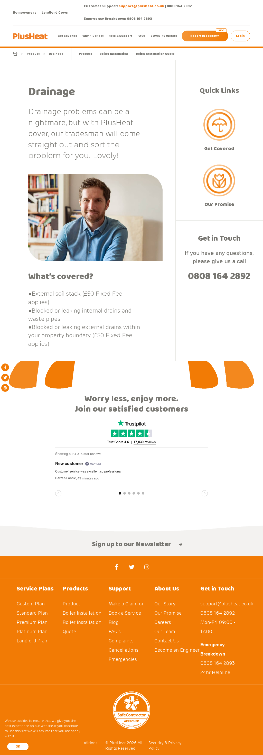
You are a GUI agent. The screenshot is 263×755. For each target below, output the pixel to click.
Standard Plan (32, 613)
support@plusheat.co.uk (141, 6)
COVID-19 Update (164, 35)
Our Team (164, 631)
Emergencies (123, 659)
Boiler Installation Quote (155, 53)
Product (85, 53)
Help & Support (120, 35)
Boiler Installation (114, 53)
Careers (162, 622)
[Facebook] (5, 367)
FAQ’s (115, 631)
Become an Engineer (177, 650)
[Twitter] (5, 377)
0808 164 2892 (179, 6)
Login (240, 35)
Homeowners (24, 12)
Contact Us (166, 641)
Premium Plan (32, 622)
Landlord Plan (32, 641)
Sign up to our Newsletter (131, 544)
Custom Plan (31, 604)
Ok (18, 746)
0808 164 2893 (139, 19)
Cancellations (123, 650)
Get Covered (67, 35)
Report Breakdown (205, 35)
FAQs (141, 35)
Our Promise (219, 204)
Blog (114, 622)
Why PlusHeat (93, 35)
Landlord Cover (55, 12)
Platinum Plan (32, 631)
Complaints (121, 641)
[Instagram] (5, 388)
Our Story (164, 604)
